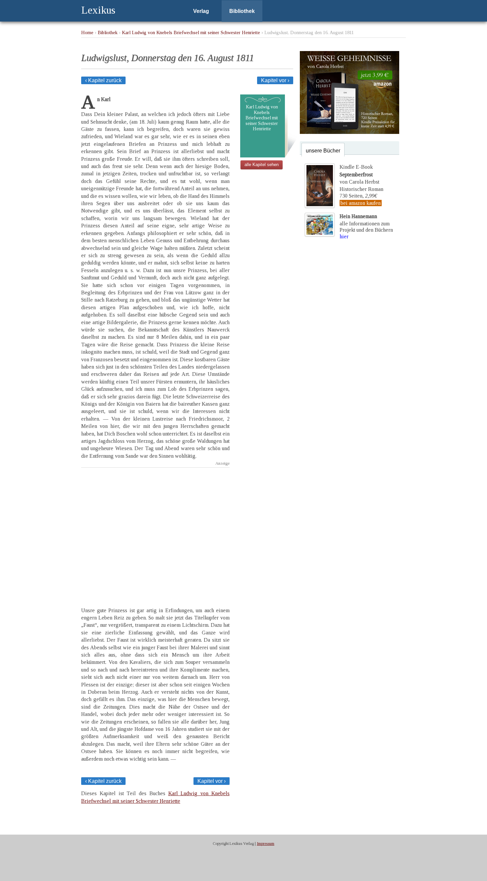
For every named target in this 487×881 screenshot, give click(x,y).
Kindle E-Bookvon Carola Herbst (359, 174)
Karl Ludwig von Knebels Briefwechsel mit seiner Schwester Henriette (191, 32)
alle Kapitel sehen (261, 164)
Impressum (265, 843)
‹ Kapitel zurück (103, 80)
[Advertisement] (155, 531)
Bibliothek (242, 11)
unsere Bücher (323, 150)
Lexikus (98, 10)
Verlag (201, 11)
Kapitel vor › (275, 80)
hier (344, 236)
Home (87, 32)
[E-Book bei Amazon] (349, 132)
